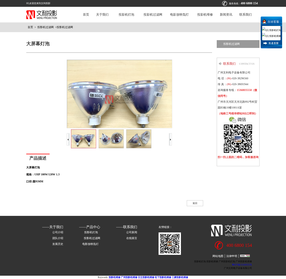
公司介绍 (57, 232)
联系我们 (245, 14)
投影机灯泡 (126, 14)
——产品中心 (89, 227)
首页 (86, 14)
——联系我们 (126, 227)
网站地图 (217, 256)
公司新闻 (131, 232)
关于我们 (102, 14)
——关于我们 (52, 227)
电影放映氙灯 (179, 14)
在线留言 (131, 238)
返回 (195, 203)
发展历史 (57, 244)
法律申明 (231, 256)
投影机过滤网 (153, 14)
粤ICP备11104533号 (242, 264)
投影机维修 (205, 14)
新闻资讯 (226, 14)
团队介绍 (57, 238)
